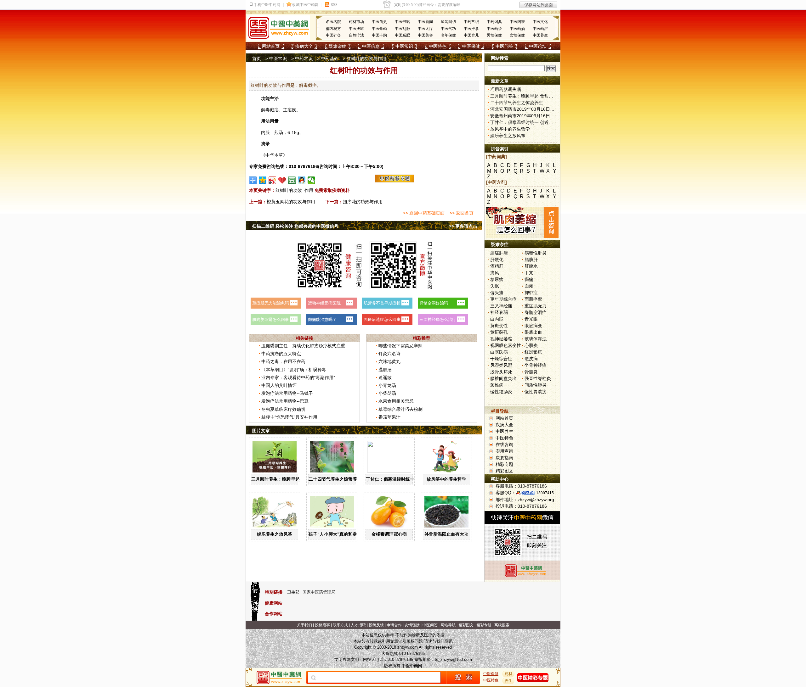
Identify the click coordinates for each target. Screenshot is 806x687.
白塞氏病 (499, 352)
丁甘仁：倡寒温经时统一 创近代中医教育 (406, 479)
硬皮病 (531, 358)
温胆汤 (385, 369)
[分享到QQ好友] (302, 180)
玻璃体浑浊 (536, 338)
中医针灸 (333, 35)
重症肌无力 (536, 305)
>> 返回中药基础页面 (424, 212)
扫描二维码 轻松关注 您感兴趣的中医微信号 (295, 226)
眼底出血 (533, 332)
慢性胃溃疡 (536, 391)
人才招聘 (358, 625)
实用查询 (504, 451)
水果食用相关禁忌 (396, 401)
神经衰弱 (499, 312)
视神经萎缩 (501, 338)
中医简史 (379, 22)
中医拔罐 (356, 28)
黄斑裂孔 (499, 332)
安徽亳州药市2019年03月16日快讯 (524, 115)
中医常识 (404, 46)
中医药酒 (517, 28)
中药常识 (471, 22)
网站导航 (448, 625)
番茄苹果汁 (389, 417)
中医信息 (371, 46)
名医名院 (333, 22)
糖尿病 (496, 279)
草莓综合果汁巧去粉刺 (400, 409)
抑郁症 (531, 292)
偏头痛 (496, 292)
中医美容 (425, 35)
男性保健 (494, 35)
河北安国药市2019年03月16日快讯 (524, 109)
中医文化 (540, 22)
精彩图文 (504, 470)
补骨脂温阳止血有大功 (446, 534)
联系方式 (340, 625)
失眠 (494, 285)
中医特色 (437, 46)
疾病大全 (304, 46)
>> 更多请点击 (463, 226)
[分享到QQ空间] (263, 180)
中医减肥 (402, 35)
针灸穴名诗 (389, 353)
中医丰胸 (379, 35)
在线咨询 (504, 444)
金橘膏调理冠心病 (389, 534)
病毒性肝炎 (536, 252)
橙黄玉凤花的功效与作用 (291, 201)
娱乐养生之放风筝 (274, 534)
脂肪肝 (531, 259)
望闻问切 (448, 22)
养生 (508, 681)
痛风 (494, 272)
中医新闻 (425, 22)
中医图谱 (517, 22)
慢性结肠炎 (501, 391)
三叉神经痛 (501, 305)
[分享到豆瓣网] (292, 180)
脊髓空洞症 (536, 312)
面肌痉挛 (533, 299)
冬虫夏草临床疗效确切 (283, 409)
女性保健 (517, 35)
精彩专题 (504, 464)
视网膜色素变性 (505, 345)
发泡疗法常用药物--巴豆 (285, 401)
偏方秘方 (333, 28)
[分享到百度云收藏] (282, 180)
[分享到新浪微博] (272, 180)
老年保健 (448, 35)
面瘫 (529, 285)
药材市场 (356, 22)
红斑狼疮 (533, 352)
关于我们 (304, 625)
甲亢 (529, 272)
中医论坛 (538, 46)
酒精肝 (496, 266)
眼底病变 (533, 325)
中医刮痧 (402, 28)
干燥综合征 (501, 358)
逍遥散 (385, 377)
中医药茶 (494, 28)
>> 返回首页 (462, 212)
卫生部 (293, 592)
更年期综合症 (503, 299)
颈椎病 (496, 385)
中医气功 (448, 28)
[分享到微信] (311, 180)
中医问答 (504, 46)
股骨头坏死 (501, 371)
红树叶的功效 (288, 190)
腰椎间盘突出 (503, 378)
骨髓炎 (531, 371)
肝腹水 (531, 266)
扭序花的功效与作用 (363, 201)
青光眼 (531, 318)
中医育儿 (471, 35)
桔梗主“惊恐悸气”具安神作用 (289, 417)
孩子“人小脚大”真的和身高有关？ (342, 534)
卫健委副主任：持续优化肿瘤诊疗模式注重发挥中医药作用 (318, 345)
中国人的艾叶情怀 (279, 385)
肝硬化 (496, 259)
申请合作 (394, 625)
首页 (256, 58)
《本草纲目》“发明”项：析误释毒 (293, 369)
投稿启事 (322, 625)
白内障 (496, 318)
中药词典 (494, 22)
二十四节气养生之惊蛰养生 (335, 479)
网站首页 (271, 46)
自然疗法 (356, 35)
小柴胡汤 (387, 393)
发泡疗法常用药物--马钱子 (287, 393)
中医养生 (540, 35)
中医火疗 (425, 28)
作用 (308, 190)
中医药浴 (540, 28)
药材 (508, 674)
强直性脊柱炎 (538, 378)
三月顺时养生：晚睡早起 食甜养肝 (285, 479)
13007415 (545, 493)
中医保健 (471, 46)
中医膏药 (379, 28)
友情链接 (412, 625)
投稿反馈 (376, 625)
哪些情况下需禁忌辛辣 (400, 345)
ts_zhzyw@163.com (453, 659)
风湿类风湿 (501, 365)
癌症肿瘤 (499, 252)
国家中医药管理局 (319, 592)
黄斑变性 (499, 325)
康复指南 (504, 457)
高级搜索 (501, 625)
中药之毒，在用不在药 (283, 361)
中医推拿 (471, 28)
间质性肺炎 (536, 385)
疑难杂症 (337, 46)
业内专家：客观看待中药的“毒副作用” (298, 377)
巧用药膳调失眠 (505, 89)
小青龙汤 (387, 385)
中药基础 (329, 58)
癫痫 (529, 279)
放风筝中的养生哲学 (446, 479)
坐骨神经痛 (536, 365)
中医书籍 (402, 22)
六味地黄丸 (389, 361)
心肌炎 (531, 345)
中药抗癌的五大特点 (281, 353)
